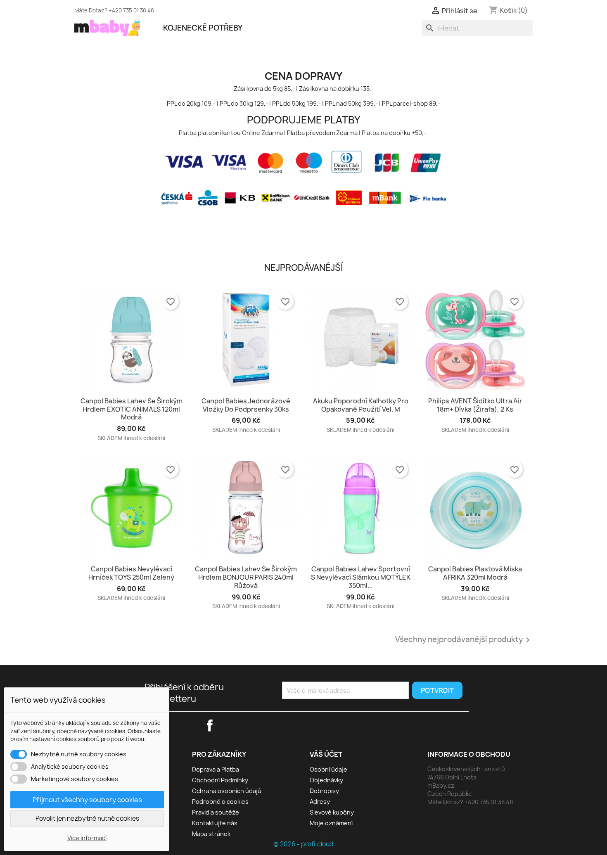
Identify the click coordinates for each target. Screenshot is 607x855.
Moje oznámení (331, 823)
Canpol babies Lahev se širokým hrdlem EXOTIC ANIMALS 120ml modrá (132, 409)
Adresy (320, 801)
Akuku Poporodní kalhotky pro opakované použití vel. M (360, 405)
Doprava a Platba (215, 769)
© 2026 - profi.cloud (303, 844)
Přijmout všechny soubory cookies (87, 799)
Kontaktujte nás (214, 823)
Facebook (399, 9)
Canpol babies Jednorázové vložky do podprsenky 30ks (246, 405)
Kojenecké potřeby (202, 28)
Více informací (87, 838)
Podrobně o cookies (220, 801)
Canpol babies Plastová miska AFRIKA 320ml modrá (475, 573)
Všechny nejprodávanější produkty (464, 640)
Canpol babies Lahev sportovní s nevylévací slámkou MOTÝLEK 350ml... (360, 577)
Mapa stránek (211, 834)
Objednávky (326, 780)
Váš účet (326, 754)
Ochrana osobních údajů (226, 791)
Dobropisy (324, 791)
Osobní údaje (328, 769)
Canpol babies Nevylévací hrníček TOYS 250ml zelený (131, 573)
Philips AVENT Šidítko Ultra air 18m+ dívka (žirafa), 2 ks (475, 405)
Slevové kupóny (332, 812)
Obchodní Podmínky (220, 780)
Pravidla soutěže (215, 812)
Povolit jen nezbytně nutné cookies (87, 818)
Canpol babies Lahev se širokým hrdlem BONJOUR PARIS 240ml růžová (246, 577)
